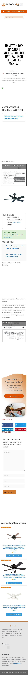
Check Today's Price (15, 556)
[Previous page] (3, 165)
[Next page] (6, 165)
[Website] (14, 487)
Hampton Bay (8, 73)
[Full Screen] (19, 168)
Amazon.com (16, 663)
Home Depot (16, 222)
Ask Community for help (11, 118)
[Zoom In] (17, 165)
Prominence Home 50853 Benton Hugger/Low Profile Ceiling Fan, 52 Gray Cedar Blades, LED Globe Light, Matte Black (14, 576)
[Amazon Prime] (14, 552)
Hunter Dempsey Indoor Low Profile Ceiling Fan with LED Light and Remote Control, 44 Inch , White (14, 607)
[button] (21, 4)
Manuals (15, 75)
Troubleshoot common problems (13, 116)
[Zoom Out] (14, 165)
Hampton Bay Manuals (18, 73)
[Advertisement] (14, 138)
